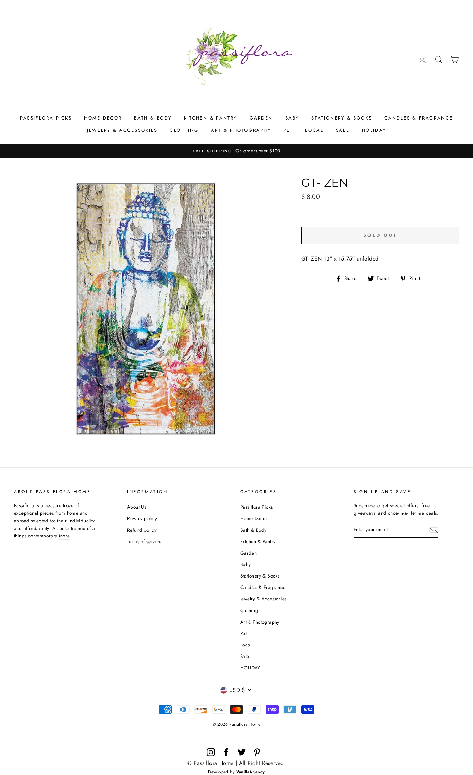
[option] (236, 151)
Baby (292, 118)
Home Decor (103, 118)
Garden (261, 118)
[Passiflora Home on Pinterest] (257, 752)
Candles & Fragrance (418, 118)
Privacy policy (142, 518)
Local (314, 130)
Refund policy (142, 530)
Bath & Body (153, 118)
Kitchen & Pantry (210, 118)
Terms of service (144, 541)
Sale (342, 130)
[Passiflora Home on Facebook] (226, 752)
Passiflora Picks (46, 118)
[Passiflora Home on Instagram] (211, 752)
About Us (136, 506)
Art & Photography (241, 130)
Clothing (184, 130)
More (64, 535)
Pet (288, 130)
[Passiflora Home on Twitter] (242, 752)
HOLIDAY (374, 130)
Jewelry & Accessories (122, 130)
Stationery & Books (341, 118)
